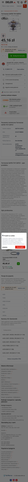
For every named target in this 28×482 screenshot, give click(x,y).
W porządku (20, 247)
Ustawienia (4, 247)
